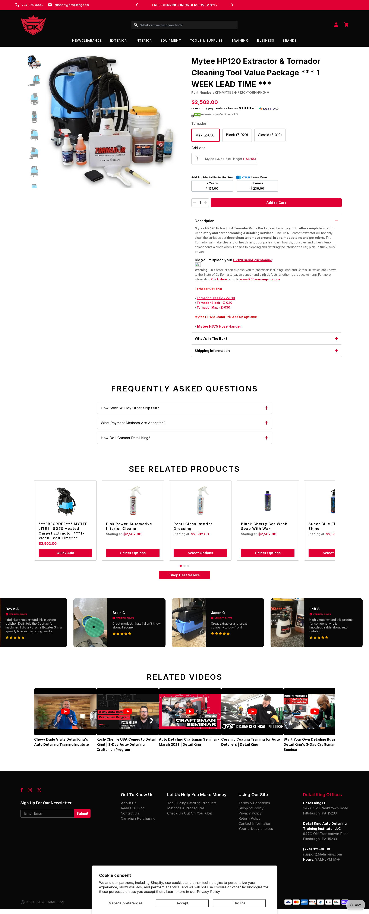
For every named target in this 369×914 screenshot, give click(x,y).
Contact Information (255, 823)
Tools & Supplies (206, 40)
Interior (144, 40)
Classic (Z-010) (270, 135)
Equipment (171, 40)
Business (265, 40)
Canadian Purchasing (138, 818)
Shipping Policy (251, 808)
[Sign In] (336, 25)
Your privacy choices (256, 828)
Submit (82, 813)
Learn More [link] (259, 177)
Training (240, 40)
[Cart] (346, 25)
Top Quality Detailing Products (191, 803)
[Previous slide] (136, 4)
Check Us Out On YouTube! (189, 813)
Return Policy (250, 818)
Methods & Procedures (186, 808)
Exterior (118, 40)
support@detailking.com (72, 5)
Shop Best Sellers (185, 575)
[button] (34, 62)
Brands (290, 40)
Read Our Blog (133, 808)
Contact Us (130, 813)
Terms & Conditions (254, 803)
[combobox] (184, 25)
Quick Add (65, 553)
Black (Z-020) (237, 135)
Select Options (133, 553)
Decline (239, 903)
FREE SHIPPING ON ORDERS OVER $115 (184, 5)
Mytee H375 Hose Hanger (219, 326)
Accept (182, 903)
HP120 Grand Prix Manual (252, 260)
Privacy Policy (208, 891)
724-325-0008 (32, 5)
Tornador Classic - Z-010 (216, 298)
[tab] (181, 566)
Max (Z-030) (205, 135)
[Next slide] (232, 4)
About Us (128, 803)
